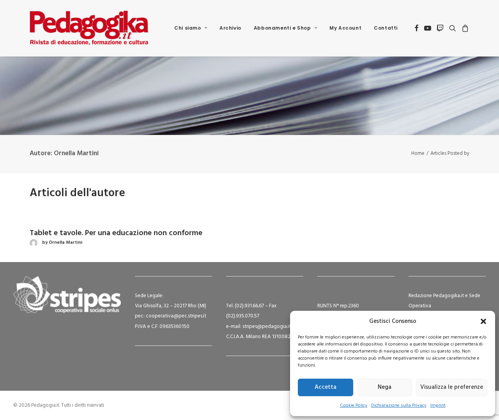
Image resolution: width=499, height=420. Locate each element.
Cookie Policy (353, 405)
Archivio (230, 28)
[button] (483, 321)
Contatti (386, 28)
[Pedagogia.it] (89, 28)
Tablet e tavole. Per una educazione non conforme (116, 233)
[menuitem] (190, 28)
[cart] (464, 28)
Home (418, 153)
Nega (384, 387)
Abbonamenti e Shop (282, 28)
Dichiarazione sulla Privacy (398, 405)
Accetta (325, 387)
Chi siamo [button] (187, 28)
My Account (345, 28)
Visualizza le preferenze (451, 387)
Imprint (438, 405)
